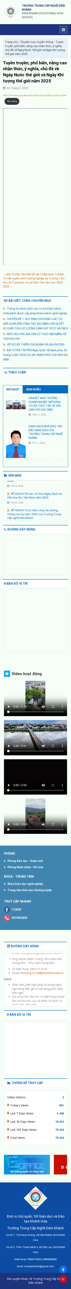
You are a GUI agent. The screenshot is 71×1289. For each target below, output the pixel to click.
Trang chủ (11, 42)
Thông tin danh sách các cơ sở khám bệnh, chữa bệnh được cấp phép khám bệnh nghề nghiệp (35, 311)
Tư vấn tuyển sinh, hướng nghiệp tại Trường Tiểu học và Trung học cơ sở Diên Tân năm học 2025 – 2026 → (34, 282)
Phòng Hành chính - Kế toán (25, 867)
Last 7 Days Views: (22, 1113)
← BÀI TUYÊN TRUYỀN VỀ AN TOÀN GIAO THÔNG (33, 274)
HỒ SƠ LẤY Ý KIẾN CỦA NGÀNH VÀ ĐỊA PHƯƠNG (36, 344)
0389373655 (34, 1259)
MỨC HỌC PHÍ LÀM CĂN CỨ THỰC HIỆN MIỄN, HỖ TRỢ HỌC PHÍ (34, 336)
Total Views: (18, 1137)
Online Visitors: (17, 1097)
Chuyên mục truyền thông (36, 42)
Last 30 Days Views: (23, 1121)
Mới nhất (13, 389)
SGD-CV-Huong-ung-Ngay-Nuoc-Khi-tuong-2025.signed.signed (34, 95)
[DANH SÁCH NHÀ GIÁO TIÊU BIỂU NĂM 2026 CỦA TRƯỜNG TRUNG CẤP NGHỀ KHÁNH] (16, 443)
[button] (62, 1164)
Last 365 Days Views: (24, 1129)
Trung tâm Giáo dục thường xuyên (29, 890)
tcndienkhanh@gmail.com (39, 1266)
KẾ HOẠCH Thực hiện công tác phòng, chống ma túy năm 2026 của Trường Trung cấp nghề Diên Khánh (34, 511)
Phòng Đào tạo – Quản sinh (25, 860)
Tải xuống (12, 101)
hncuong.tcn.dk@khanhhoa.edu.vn (42, 970)
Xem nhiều (33, 389)
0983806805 (50, 1259)
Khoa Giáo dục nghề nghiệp (25, 883)
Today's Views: (20, 1105)
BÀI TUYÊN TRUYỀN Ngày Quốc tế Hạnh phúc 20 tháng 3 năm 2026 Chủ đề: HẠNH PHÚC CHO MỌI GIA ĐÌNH (35, 355)
